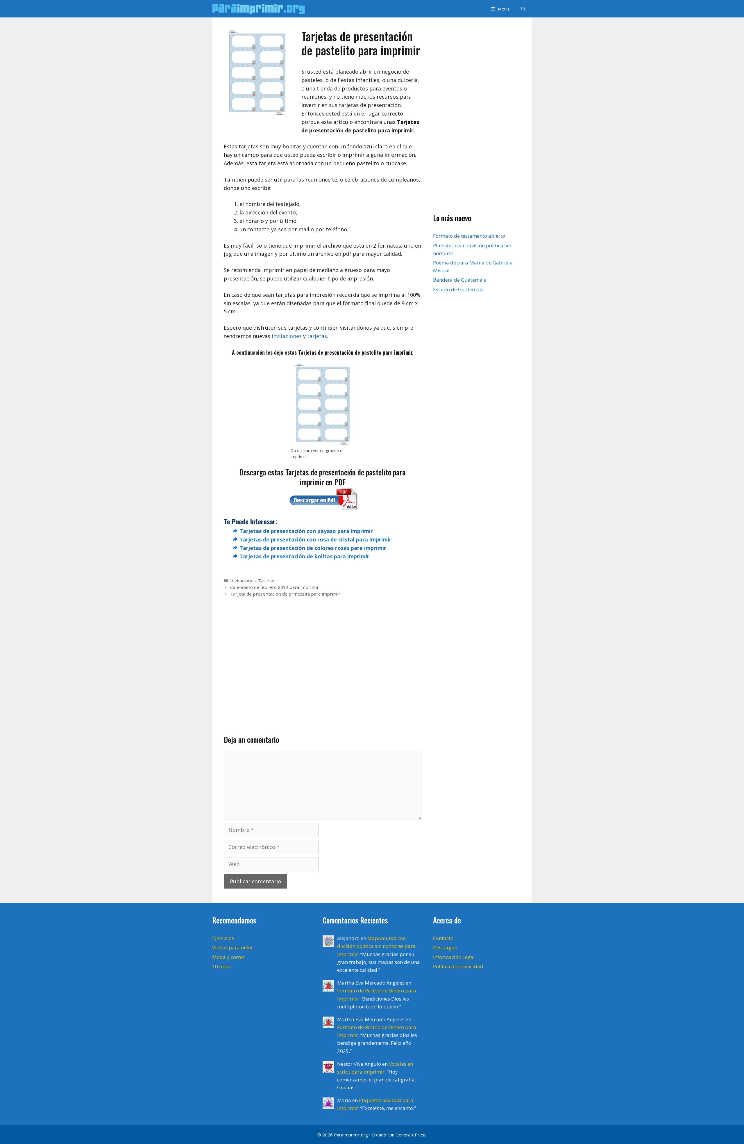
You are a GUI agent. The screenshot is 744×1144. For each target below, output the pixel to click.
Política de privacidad (458, 966)
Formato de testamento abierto (469, 236)
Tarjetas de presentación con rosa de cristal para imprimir (315, 539)
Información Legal (454, 957)
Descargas (445, 947)
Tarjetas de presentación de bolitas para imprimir (304, 556)
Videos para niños (232, 947)
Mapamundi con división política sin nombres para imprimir (376, 946)
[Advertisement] (322, 656)
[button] (499, 8)
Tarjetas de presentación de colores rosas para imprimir (312, 547)
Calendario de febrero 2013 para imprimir (274, 587)
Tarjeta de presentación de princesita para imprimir (285, 594)
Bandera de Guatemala (460, 279)
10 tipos (221, 966)
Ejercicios (223, 938)
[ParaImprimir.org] (260, 8)
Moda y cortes (228, 957)
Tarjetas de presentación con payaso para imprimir (306, 530)
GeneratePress (411, 1135)
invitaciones (287, 336)
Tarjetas (267, 580)
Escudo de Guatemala (458, 289)
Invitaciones (243, 580)
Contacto (443, 938)
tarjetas (317, 336)
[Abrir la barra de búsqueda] (523, 8)
